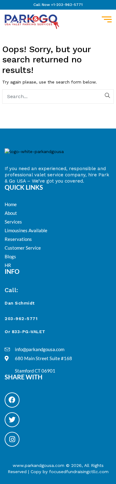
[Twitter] (12, 419)
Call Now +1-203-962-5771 (58, 4)
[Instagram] (12, 439)
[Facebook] (12, 399)
